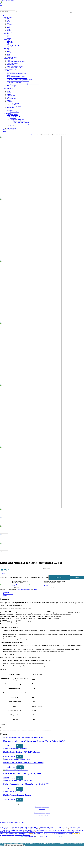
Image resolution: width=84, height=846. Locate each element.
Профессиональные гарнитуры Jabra (23, 124)
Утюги (8, 97)
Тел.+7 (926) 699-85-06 (78, 12)
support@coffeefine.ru (28, 836)
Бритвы (9, 100)
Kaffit (8, 29)
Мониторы (13, 118)
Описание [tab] (6, 592)
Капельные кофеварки (29, 134)
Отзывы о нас (42, 811)
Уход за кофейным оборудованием (16, 73)
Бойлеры (9, 94)
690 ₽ (46, 585)
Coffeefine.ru (3, 134)
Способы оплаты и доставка (42, 813)
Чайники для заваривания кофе (15, 66)
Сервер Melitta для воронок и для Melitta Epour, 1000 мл (20, 582)
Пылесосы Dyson (14, 112)
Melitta (8, 27)
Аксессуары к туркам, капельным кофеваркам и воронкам (23, 84)
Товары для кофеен (12, 128)
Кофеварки (7, 39)
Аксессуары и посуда (10, 69)
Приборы (12, 125)
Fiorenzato (9, 55)
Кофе (4, 15)
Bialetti (8, 60)
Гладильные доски (12, 98)
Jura (8, 23)
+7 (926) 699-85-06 (41, 836)
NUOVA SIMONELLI (13, 45)
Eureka (8, 54)
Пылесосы (10, 110)
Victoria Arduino (11, 47)
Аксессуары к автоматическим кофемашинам (19, 79)
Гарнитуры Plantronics (19, 121)
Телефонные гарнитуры (17, 119)
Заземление (13, 126)
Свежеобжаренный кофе (42, 807)
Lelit (8, 35)
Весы (8, 75)
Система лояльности (42, 815)
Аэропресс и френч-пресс (14, 67)
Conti (8, 36)
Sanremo (9, 38)
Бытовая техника (8, 88)
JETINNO (9, 32)
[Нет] (24, 845)
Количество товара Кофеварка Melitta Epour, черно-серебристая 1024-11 (22, 577)
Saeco (8, 21)
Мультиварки (10, 107)
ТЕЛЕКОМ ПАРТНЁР (13, 116)
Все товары (11, 134)
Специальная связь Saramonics (21, 122)
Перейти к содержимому (7, 0)
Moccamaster (10, 42)
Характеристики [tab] (8, 594)
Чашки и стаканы (11, 85)
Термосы (9, 91)
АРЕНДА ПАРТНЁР (12, 115)
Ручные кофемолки (12, 57)
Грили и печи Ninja (15, 106)
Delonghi (9, 52)
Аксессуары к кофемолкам (14, 82)
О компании (42, 809)
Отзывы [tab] (5, 595)
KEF (8, 44)
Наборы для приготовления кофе (16, 61)
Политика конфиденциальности (9, 840)
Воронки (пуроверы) (12, 63)
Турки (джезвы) (11, 64)
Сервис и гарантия (8, 129)
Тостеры (9, 92)
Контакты (42, 817)
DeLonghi (9, 24)
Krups (8, 20)
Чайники (9, 89)
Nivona (8, 26)
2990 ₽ (14, 585)
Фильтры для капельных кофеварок (16, 76)
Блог (4, 131)
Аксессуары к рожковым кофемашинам (18, 81)
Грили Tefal (13, 104)
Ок (5, 845)
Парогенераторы (11, 95)
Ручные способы (8, 58)
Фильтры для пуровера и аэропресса (17, 78)
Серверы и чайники (12, 87)
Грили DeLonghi (14, 103)
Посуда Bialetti (11, 72)
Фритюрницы (10, 109)
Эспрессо (6, 33)
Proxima (9, 30)
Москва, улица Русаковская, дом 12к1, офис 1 (13, 822)
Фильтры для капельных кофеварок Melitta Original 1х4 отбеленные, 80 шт (54, 582)
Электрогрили (11, 101)
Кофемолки (7, 48)
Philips (8, 18)
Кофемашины (8, 17)
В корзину (59, 577)
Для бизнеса (7, 113)
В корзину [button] (12, 745)
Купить (77, 577)
